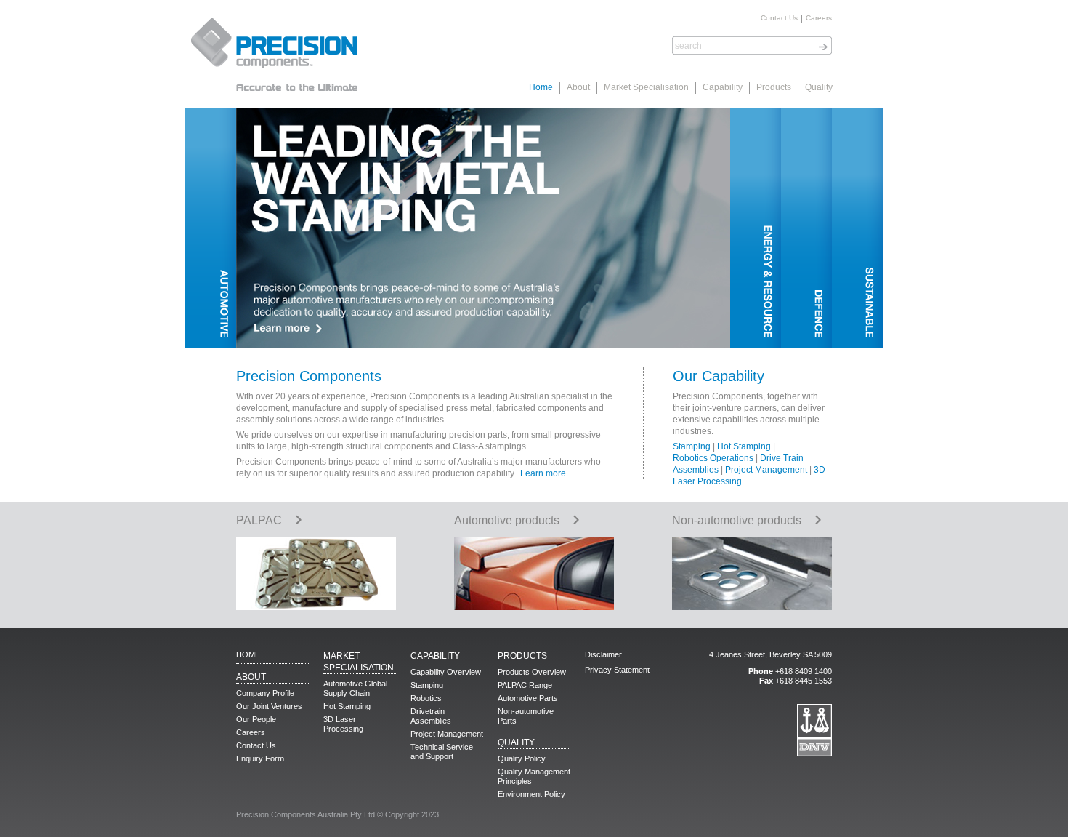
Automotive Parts (528, 698)
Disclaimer (603, 654)
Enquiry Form (260, 758)
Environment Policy (531, 794)
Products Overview (532, 672)
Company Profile (265, 693)
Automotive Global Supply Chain (355, 688)
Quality (819, 87)
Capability (723, 87)
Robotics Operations (713, 458)
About (578, 87)
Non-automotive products (736, 520)
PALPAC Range (525, 685)
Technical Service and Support (441, 751)
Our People (256, 719)
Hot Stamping (744, 446)
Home (541, 87)
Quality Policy (522, 758)
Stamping (692, 446)
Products (773, 87)
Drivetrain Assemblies (430, 716)
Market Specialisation (646, 87)
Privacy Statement (617, 669)
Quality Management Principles (534, 776)
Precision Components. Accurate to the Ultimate (272, 55)
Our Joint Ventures (269, 706)
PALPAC (259, 520)
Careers (819, 18)
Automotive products (506, 520)
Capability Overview (445, 672)
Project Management (766, 470)
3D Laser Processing (343, 724)
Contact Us (779, 18)
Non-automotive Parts (526, 716)
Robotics (426, 698)
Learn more (543, 473)
